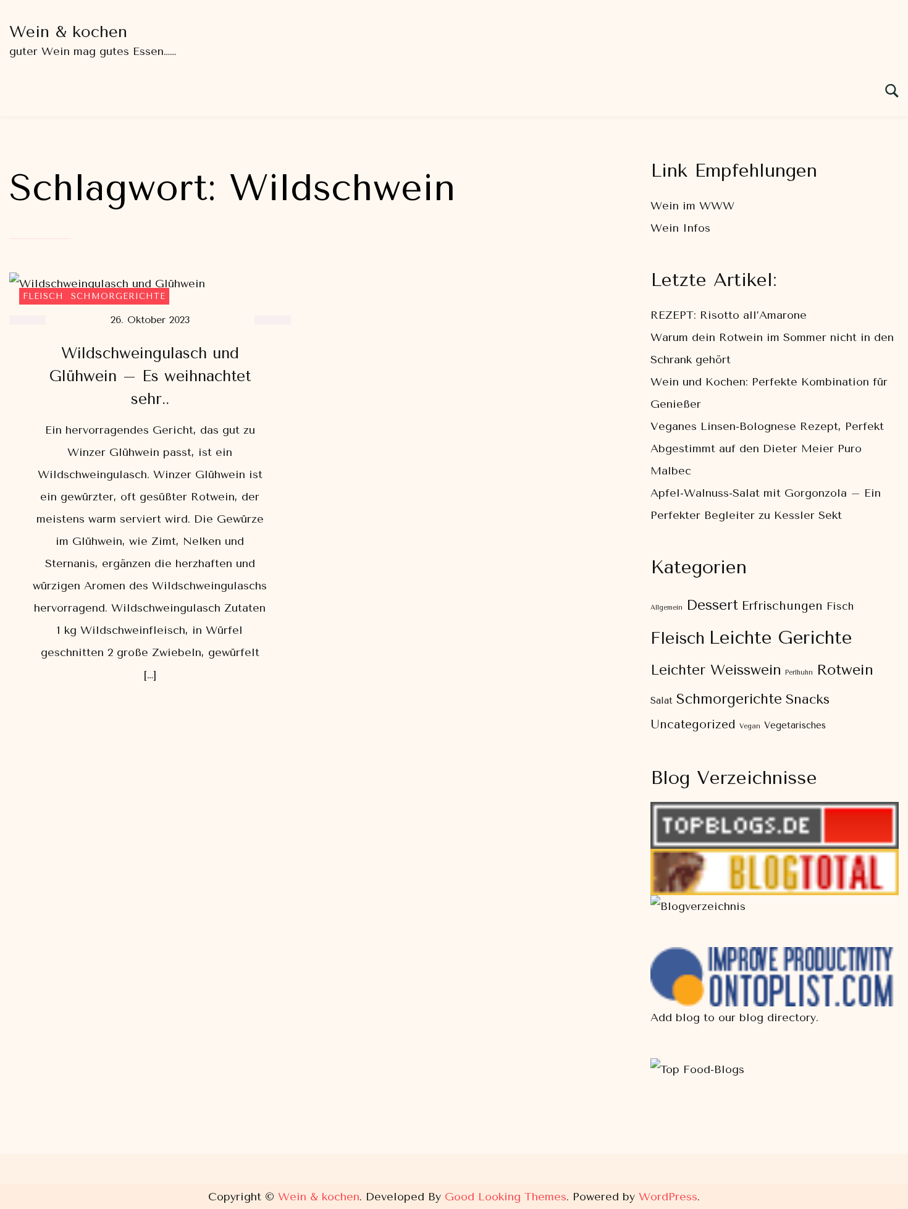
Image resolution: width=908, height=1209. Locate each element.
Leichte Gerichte (780, 637)
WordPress (668, 1196)
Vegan (749, 726)
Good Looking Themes (505, 1196)
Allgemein (666, 608)
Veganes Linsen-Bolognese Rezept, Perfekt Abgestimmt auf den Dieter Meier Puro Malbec (767, 448)
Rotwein (845, 669)
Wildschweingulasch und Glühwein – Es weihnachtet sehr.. (150, 376)
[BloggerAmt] (698, 906)
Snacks (808, 699)
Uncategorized (693, 724)
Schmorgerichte (118, 296)
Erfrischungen (782, 606)
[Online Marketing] (774, 958)
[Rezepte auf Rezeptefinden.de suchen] (697, 1069)
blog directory (777, 1017)
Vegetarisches (795, 725)
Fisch (840, 606)
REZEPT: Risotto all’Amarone (728, 315)
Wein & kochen (68, 31)
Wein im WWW (692, 206)
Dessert (712, 605)
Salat (661, 701)
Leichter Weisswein (715, 670)
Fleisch (43, 296)
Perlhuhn (799, 672)
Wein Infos (680, 228)
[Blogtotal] (774, 860)
